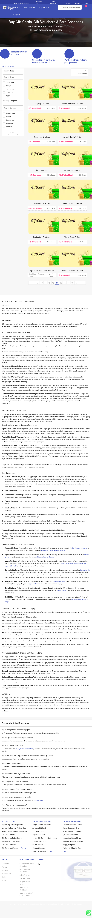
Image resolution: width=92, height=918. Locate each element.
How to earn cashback (21, 3)
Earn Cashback (29, 7)
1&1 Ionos (10, 89)
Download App (39, 1)
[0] (86, 8)
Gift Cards (16, 7)
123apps (9, 92)
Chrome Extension (53, 1)
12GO (8, 96)
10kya (8, 86)
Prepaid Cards (44, 7)
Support (68, 3)
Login (86, 3)
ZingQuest (16, 15)
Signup (77, 3)
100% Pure (10, 82)
